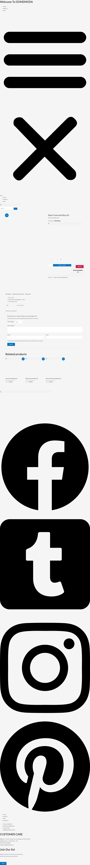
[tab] (8, 294)
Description (8, 294)
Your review (11, 325)
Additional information (18, 294)
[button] (45, 104)
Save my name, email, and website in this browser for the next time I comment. (25, 340)
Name (9, 334)
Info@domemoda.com (8, 844)
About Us (5, 8)
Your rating (10, 321)
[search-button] (15, 209)
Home (4, 6)
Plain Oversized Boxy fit (53, 217)
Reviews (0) (28, 294)
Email (47, 334)
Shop (4, 10)
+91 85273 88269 (6, 842)
